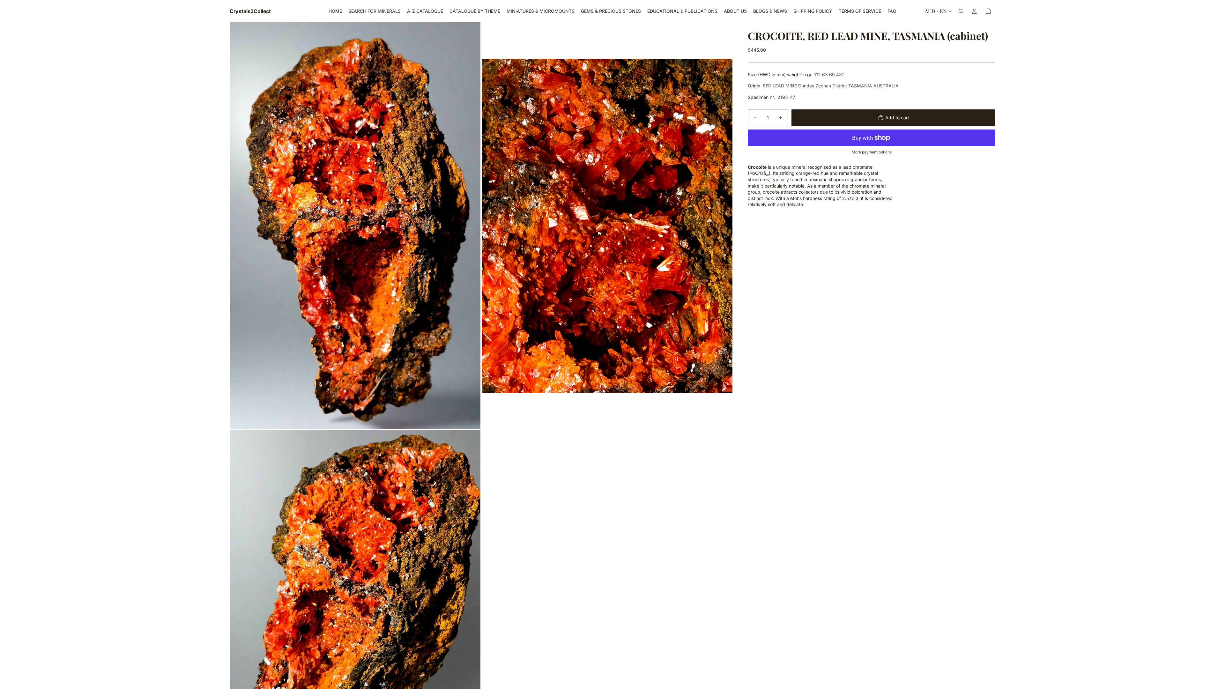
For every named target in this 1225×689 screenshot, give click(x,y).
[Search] (961, 11)
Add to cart (897, 117)
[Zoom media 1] (355, 225)
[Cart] (988, 11)
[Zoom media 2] (607, 225)
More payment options (872, 152)
